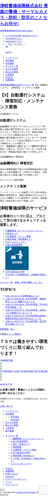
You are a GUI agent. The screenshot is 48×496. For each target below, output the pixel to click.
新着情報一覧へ (7, 329)
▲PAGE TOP (6, 384)
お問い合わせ (6, 406)
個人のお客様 (11, 72)
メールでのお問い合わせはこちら (21, 35)
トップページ (11, 58)
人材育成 (9, 75)
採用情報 (9, 80)
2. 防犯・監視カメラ (20, 444)
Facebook (9, 476)
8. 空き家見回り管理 (20, 453)
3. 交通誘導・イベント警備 (23, 450)
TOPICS (9, 77)
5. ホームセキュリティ (21, 464)
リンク (8, 482)
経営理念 (15, 417)
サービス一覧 (11, 66)
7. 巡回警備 (16, 447)
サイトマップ (11, 485)
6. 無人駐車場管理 (19, 441)
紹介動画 (9, 60)
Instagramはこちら (13, 41)
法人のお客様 (11, 69)
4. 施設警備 (23, 455)
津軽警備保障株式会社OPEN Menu (16, 31)
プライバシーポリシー (16, 479)
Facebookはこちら (13, 38)
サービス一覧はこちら (21, 282)
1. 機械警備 (27, 438)
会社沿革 (15, 419)
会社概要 (9, 63)
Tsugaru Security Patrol (26, 492)
